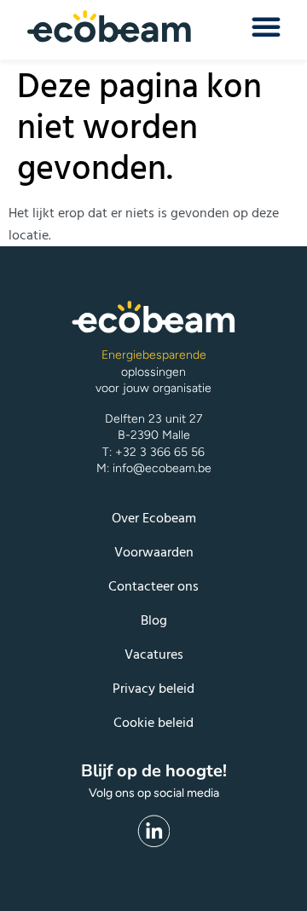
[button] (266, 26)
